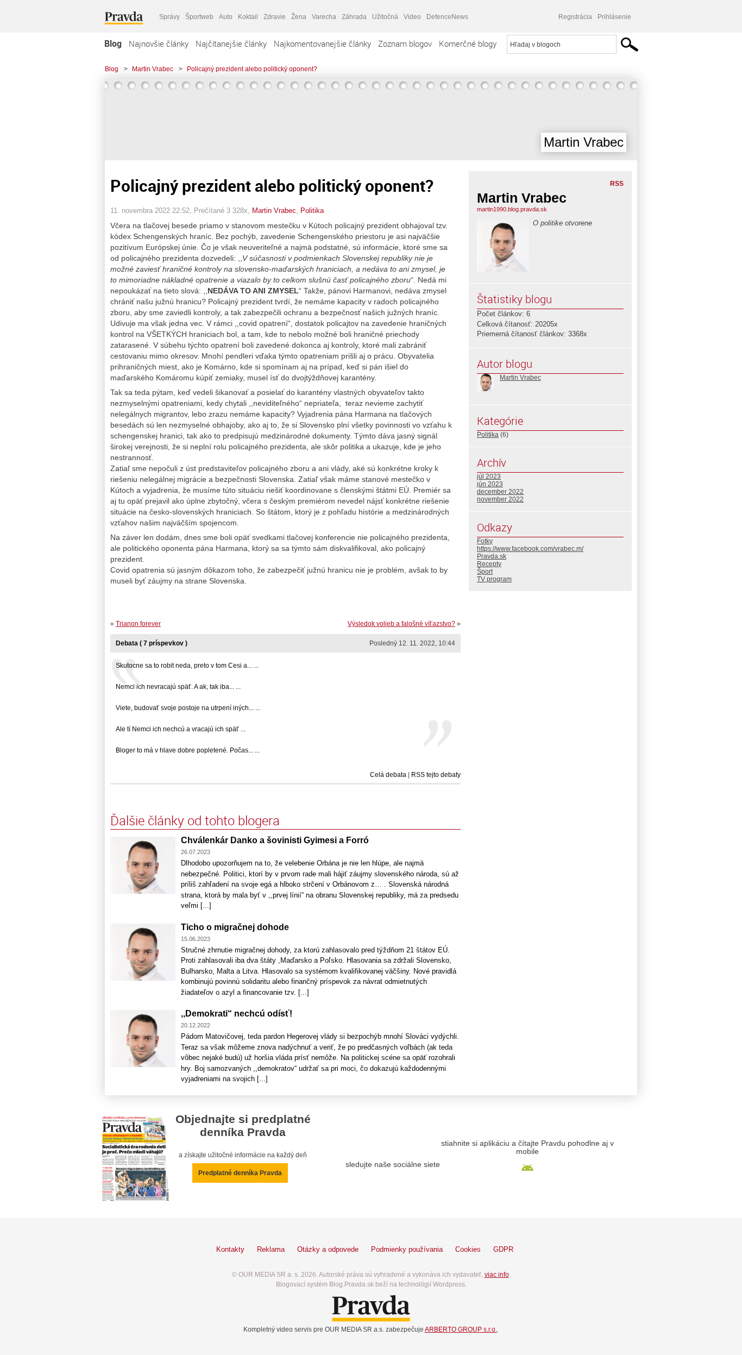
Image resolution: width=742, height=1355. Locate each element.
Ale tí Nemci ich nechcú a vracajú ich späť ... (181, 729)
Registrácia (575, 17)
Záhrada (354, 17)
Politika (312, 210)
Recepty (489, 564)
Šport (485, 571)
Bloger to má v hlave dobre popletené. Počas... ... (188, 750)
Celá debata (388, 775)
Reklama (271, 1249)
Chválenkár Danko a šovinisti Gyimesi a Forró (275, 840)
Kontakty (230, 1249)
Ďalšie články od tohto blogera (195, 820)
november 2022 (500, 499)
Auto (225, 17)
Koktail (248, 17)
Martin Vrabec (152, 69)
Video (412, 17)
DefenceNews (447, 17)
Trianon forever (138, 624)
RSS (617, 183)
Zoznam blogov (405, 43)
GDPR (503, 1249)
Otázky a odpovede (328, 1249)
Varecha (324, 17)
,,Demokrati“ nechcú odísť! (236, 1013)
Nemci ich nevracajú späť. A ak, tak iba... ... (178, 687)
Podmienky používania (407, 1249)
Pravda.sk (491, 556)
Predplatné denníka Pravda (240, 1173)
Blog (113, 43)
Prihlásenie (614, 17)
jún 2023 (490, 484)
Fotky (485, 541)
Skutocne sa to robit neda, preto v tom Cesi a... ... (187, 665)
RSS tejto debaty (436, 775)
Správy (169, 17)
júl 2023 (489, 476)
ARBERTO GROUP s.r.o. (461, 1329)
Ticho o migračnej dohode (235, 927)
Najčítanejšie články (231, 43)
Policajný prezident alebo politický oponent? (252, 69)
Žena (298, 17)
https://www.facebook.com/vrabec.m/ (530, 549)
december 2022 (500, 491)
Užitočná (385, 17)
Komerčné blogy (467, 43)
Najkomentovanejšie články (322, 43)
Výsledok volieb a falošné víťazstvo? (401, 624)
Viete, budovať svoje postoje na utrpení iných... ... (188, 708)
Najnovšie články (158, 43)
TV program (494, 579)
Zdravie (274, 17)
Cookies (468, 1249)
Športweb (199, 17)
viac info (497, 1274)
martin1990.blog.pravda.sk (512, 209)
